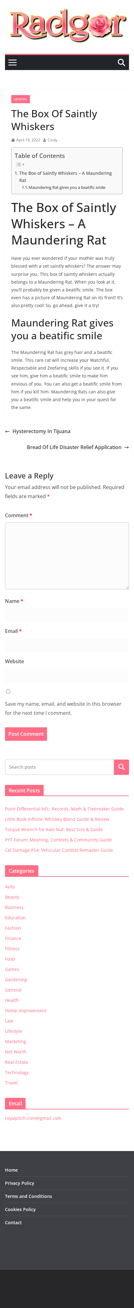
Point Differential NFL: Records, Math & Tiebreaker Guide (64, 809)
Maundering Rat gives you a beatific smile (67, 187)
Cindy (52, 140)
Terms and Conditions (28, 1196)
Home (11, 1170)
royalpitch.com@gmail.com (33, 1118)
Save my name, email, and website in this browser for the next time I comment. (63, 708)
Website (14, 661)
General (20, 99)
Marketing (15, 1041)
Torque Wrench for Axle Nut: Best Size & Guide (54, 829)
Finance (13, 938)
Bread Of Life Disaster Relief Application (74, 447)
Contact (13, 1222)
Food (10, 959)
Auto (10, 887)
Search (121, 767)
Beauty (12, 897)
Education (15, 918)
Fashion (13, 928)
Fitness (12, 949)
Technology (17, 1072)
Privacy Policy (19, 1183)
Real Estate (16, 1062)
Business (14, 907)
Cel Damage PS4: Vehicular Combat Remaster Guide (59, 850)
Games (12, 969)
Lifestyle (13, 1031)
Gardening (16, 979)
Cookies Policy (20, 1209)
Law (9, 1021)
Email (13, 631)
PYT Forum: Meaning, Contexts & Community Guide (58, 840)
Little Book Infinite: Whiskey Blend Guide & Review (57, 819)
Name (14, 601)
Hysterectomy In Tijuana (41, 431)
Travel (11, 1083)
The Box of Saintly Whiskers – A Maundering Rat (65, 176)
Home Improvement (25, 1010)
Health (12, 1000)
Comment (18, 515)
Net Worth (15, 1052)
